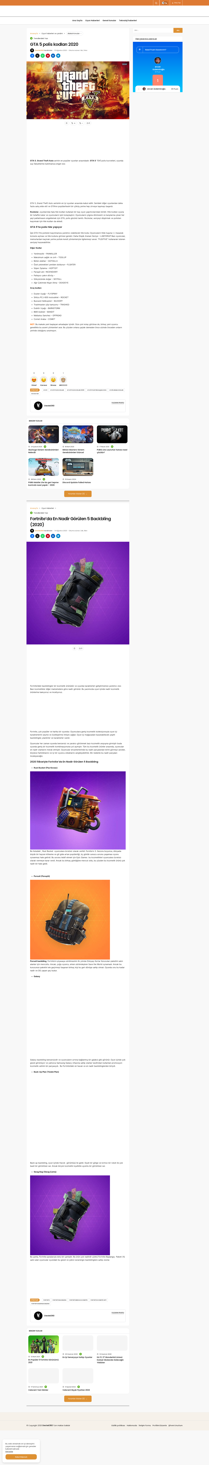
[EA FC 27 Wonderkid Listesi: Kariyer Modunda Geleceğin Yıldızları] (112, 1344)
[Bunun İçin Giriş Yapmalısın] (66, 123)
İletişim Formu (145, 1430)
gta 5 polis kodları (57, 390)
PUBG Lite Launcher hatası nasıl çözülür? (112, 451)
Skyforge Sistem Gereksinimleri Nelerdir (43, 451)
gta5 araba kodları (116, 390)
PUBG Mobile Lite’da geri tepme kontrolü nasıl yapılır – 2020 (43, 483)
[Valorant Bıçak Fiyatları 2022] (78, 1379)
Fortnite (46, 1300)
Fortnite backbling (59, 1300)
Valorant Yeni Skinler (38, 1395)
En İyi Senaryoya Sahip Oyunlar (77, 1360)
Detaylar (9, 1451)
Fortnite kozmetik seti (98, 1300)
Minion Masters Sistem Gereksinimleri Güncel (73, 451)
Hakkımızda (132, 1430)
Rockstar (35, 394)
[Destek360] (39, 405)
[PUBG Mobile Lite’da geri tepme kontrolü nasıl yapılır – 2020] (43, 467)
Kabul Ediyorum (21, 1457)
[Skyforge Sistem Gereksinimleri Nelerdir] (43, 434)
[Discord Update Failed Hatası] (78, 467)
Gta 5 (45, 390)
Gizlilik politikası (118, 1430)
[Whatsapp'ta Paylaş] (43, 56)
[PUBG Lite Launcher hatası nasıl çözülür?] (112, 434)
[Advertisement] (78, 142)
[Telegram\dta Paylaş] (58, 56)
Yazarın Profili (118, 403)
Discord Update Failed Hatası (77, 482)
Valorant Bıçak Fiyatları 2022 (76, 1395)
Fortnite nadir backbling (40, 1304)
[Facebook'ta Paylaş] (32, 56)
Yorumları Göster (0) (76, 494)
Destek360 (39, 50)
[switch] (164, 3)
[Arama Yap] (156, 3)
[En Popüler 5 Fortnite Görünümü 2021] (43, 1344)
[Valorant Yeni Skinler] (43, 1379)
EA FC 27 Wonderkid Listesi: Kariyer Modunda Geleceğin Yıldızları (110, 1362)
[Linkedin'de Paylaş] (53, 56)
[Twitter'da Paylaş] (37, 56)
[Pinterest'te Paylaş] (48, 56)
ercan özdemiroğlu (158, 68)
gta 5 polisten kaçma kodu (96, 390)
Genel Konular (109, 20)
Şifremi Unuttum (175, 1430)
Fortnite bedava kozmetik (78, 1300)
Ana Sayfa (77, 20)
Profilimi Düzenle (160, 1430)
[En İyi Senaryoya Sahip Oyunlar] (78, 1344)
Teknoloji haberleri (128, 20)
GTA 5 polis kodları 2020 (75, 390)
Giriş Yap (177, 3)
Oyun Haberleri (92, 20)
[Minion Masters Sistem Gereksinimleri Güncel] (78, 434)
